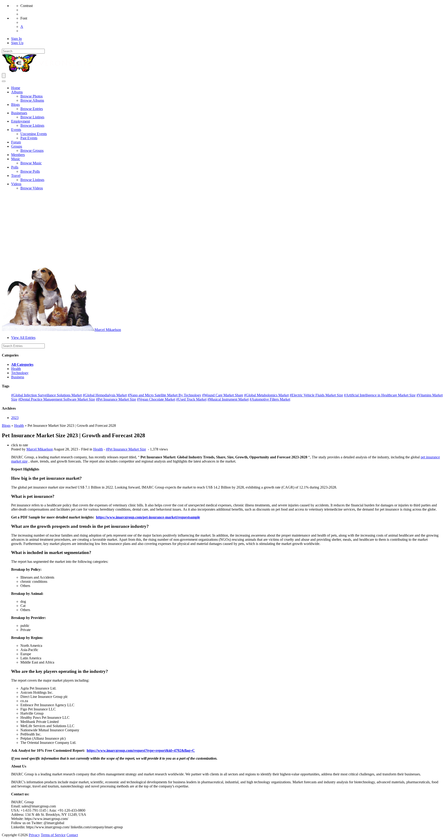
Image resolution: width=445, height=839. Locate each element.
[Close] (4, 81)
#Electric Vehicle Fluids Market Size (316, 395)
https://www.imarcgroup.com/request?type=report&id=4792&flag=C (141, 750)
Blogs (6, 426)
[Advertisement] (222, 226)
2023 (15, 418)
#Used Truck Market (191, 399)
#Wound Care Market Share (222, 395)
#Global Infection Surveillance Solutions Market (46, 395)
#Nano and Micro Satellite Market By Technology (164, 395)
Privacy (34, 835)
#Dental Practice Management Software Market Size (56, 399)
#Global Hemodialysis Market (105, 395)
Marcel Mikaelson (108, 330)
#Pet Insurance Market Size (116, 399)
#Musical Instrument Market (228, 399)
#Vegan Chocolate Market (156, 399)
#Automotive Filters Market (270, 399)
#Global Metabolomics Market (266, 395)
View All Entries (23, 338)
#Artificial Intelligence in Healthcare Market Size (380, 395)
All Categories (22, 364)
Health (16, 369)
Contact (72, 835)
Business (17, 377)
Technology (20, 373)
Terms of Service (53, 835)
